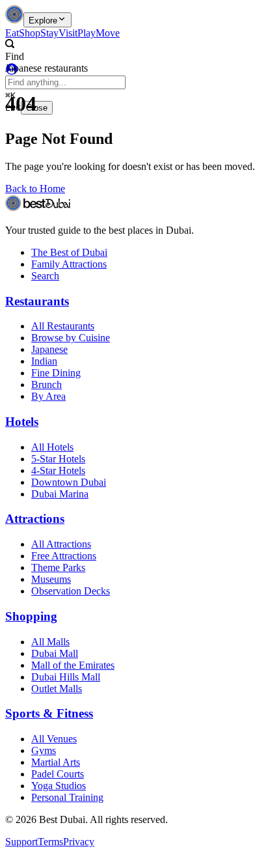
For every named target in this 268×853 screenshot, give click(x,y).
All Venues (54, 738)
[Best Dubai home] (14, 19)
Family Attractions (69, 264)
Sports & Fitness (49, 713)
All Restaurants (62, 325)
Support (21, 841)
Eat (12, 32)
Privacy (78, 841)
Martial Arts (55, 762)
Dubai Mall (54, 653)
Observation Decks (70, 590)
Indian (44, 361)
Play (86, 32)
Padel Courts (57, 773)
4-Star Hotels (58, 470)
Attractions (34, 518)
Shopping (31, 616)
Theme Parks (58, 567)
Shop (29, 32)
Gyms (43, 750)
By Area (48, 396)
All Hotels (52, 447)
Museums (51, 579)
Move (108, 32)
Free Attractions (63, 555)
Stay (49, 32)
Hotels (21, 421)
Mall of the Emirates (72, 665)
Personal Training (67, 797)
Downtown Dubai (68, 482)
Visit (68, 32)
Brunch (46, 384)
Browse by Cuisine (70, 337)
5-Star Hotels (58, 458)
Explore (43, 20)
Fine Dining (56, 372)
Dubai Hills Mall (65, 676)
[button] (118, 51)
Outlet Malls (56, 688)
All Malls (50, 641)
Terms (50, 841)
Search (45, 275)
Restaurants (37, 301)
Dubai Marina (59, 493)
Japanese (49, 349)
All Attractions (61, 544)
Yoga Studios (58, 785)
